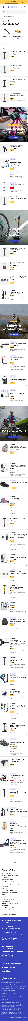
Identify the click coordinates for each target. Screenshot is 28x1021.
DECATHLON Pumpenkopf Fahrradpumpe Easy (17, 145)
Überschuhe (4, 905)
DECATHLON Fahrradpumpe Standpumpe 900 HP (17, 66)
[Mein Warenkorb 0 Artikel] (25, 7)
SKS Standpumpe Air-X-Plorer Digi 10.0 (18, 519)
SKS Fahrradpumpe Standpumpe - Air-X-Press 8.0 (18, 197)
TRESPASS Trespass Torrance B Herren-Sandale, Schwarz (18, 483)
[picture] (4, 55)
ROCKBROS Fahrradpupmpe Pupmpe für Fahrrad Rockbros (18, 676)
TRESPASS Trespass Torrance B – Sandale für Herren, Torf (18, 741)
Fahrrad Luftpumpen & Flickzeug (10, 884)
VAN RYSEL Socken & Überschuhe (10, 910)
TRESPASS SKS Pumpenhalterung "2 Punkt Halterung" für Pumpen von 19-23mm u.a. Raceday (18, 642)
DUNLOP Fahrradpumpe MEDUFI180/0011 (16, 588)
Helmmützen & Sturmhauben (9, 892)
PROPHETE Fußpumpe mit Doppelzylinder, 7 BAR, (17, 776)
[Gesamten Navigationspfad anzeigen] (2, 16)
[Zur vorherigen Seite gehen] (8, 862)
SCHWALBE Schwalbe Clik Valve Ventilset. (18, 604)
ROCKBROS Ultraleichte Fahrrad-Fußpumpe (16, 293)
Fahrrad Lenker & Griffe (7, 912)
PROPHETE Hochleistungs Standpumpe (17, 185)
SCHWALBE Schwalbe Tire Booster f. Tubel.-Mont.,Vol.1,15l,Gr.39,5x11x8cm (18, 842)
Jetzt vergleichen (14, 334)
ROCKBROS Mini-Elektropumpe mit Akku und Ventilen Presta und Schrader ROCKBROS (18, 379)
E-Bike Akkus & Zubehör (7, 899)
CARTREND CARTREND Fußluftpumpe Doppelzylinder (18, 692)
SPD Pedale (4, 888)
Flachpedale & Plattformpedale (9, 875)
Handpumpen (7, 36)
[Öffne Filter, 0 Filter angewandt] (3, 44)
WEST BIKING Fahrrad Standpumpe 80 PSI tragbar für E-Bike (18, 811)
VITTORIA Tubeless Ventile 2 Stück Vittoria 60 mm (17, 263)
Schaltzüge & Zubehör (7, 890)
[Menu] (3, 7)
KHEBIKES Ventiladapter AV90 (18, 343)
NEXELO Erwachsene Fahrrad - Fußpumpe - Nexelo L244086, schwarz (18, 707)
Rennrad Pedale (5, 901)
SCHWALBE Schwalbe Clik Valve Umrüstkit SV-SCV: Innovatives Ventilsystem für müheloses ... (18, 536)
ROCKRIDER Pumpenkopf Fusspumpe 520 (17, 760)
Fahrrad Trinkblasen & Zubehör (9, 903)
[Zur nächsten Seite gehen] (19, 862)
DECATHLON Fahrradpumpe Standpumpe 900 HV (17, 249)
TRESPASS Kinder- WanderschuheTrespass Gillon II (18, 500)
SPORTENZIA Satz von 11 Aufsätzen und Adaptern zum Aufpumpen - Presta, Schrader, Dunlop (18, 394)
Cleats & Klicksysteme (7, 879)
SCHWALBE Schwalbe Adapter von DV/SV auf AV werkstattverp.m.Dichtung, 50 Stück (18, 826)
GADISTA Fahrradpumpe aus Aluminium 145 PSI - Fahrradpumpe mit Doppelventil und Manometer (18, 163)
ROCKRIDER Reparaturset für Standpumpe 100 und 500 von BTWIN (18, 278)
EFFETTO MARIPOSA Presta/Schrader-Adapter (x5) (18, 572)
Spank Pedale (5, 877)
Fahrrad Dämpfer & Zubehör (8, 907)
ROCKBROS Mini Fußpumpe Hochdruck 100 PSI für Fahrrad (18, 466)
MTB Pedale (4, 894)
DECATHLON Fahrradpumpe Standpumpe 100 (17, 80)
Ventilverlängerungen (18, 37)
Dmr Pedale (4, 886)
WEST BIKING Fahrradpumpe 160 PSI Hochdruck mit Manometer (17, 727)
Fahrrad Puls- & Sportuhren (8, 897)
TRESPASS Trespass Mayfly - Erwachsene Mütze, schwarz (18, 620)
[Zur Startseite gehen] (12, 7)
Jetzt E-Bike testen (14, 436)
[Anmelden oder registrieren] (21, 7)
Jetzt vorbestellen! (14, 137)
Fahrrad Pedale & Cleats (7, 881)
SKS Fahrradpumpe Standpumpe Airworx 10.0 (17, 94)
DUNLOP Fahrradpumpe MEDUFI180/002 (16, 358)
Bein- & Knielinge (6, 873)
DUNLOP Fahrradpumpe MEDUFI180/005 (16, 659)
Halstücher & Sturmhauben (8, 914)
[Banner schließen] (25, 2)
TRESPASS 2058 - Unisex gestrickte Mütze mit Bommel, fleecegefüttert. (18, 447)
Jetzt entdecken (14, 240)
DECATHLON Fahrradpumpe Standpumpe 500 (17, 52)
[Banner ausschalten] (23, 2)
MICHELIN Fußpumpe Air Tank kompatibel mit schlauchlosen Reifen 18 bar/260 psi (18, 792)
